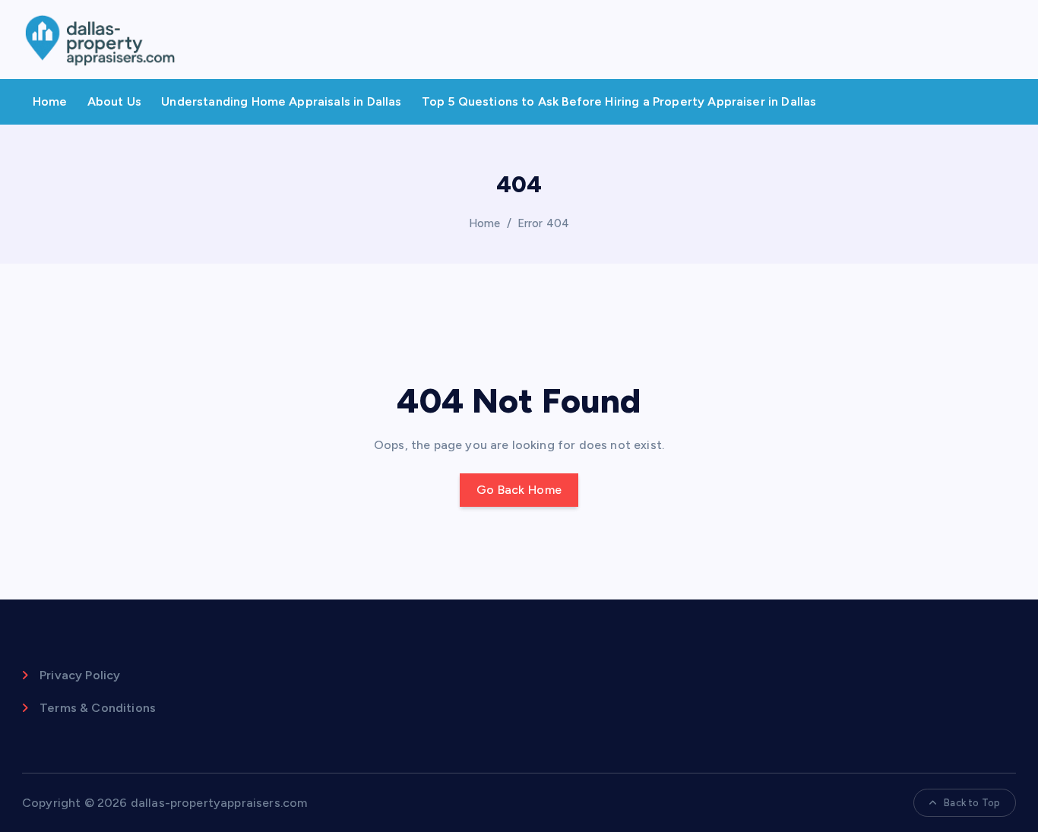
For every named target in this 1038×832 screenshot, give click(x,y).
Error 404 (543, 223)
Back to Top (972, 802)
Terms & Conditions (98, 708)
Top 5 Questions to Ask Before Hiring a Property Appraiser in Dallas (619, 101)
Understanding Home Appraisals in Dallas (281, 101)
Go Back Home (519, 489)
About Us (114, 101)
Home (50, 101)
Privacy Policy (80, 675)
